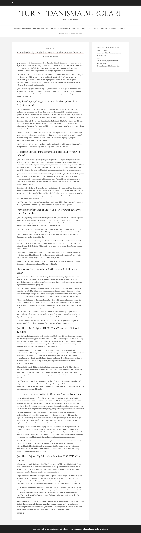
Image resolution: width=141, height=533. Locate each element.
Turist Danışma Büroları (70, 14)
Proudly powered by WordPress (96, 529)
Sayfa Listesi (123, 28)
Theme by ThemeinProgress (73, 529)
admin (56, 56)
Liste (89, 28)
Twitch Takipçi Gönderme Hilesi (70, 34)
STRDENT (20, 513)
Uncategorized (50, 48)
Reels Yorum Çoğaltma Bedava (105, 28)
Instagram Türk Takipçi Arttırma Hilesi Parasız (68, 28)
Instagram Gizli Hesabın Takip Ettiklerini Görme (31, 28)
